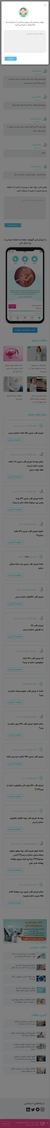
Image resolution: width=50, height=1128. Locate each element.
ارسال (11, 58)
